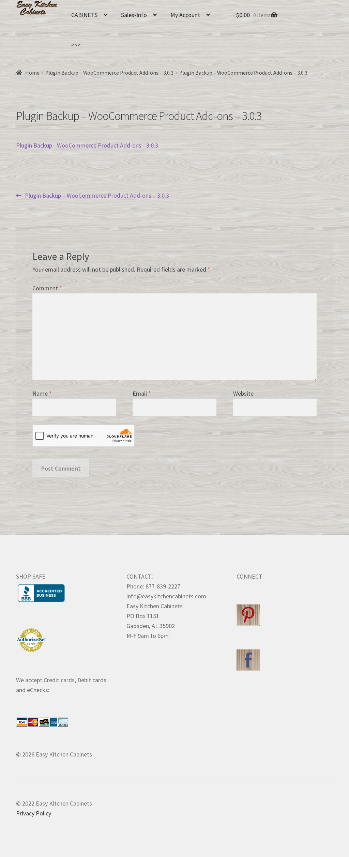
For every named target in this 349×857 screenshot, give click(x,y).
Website (243, 393)
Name (42, 393)
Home (32, 73)
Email (142, 393)
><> (75, 44)
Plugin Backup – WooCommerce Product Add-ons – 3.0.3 (109, 73)
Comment (47, 288)
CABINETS (84, 15)
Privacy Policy (33, 813)
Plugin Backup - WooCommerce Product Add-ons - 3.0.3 (87, 145)
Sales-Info (134, 15)
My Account (185, 15)
